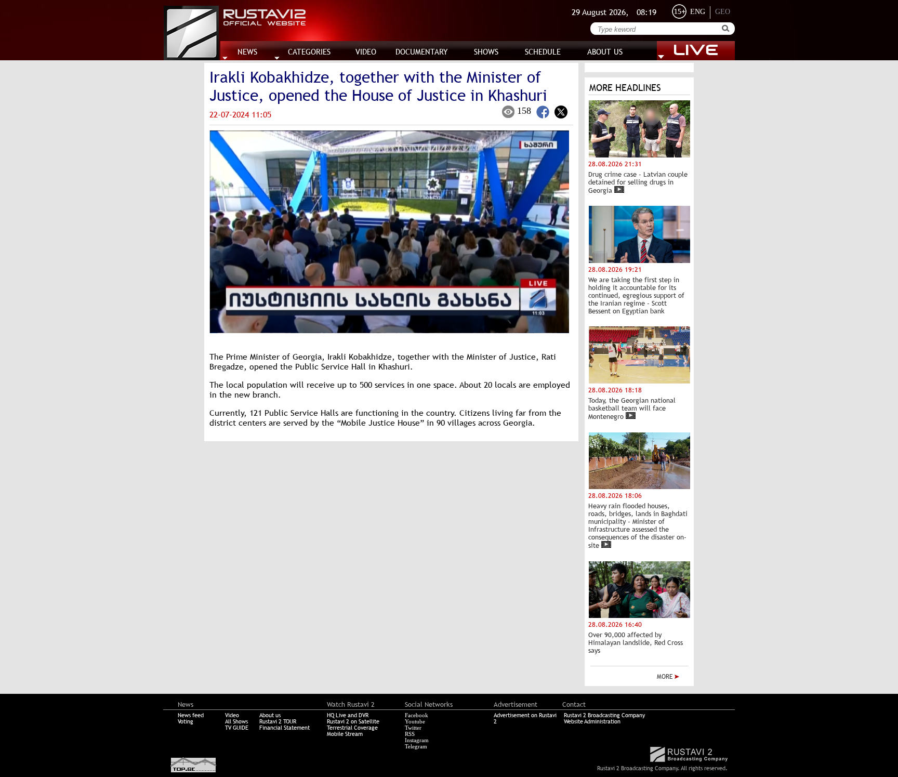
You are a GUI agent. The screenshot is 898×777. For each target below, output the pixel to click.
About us (270, 715)
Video (232, 715)
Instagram (417, 740)
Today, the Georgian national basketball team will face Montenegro (632, 408)
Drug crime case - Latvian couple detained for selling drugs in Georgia (638, 182)
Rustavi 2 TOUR (277, 721)
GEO (722, 12)
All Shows (236, 721)
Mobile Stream (345, 734)
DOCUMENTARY (421, 51)
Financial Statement (284, 728)
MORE (666, 676)
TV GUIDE (236, 728)
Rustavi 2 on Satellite (353, 721)
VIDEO (365, 51)
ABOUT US (605, 51)
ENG (697, 12)
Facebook (416, 715)
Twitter (413, 728)
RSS (410, 734)
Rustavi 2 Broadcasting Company (604, 715)
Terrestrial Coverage (352, 728)
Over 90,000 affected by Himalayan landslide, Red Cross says (635, 642)
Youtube (415, 721)
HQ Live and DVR (347, 715)
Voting (185, 721)
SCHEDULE (543, 51)
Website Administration (592, 721)
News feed (191, 715)
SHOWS (486, 51)
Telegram (416, 746)
